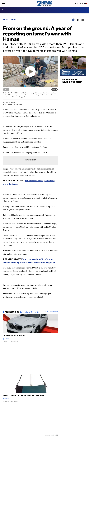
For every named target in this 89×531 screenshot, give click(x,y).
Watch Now (80, 4)
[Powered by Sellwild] (54, 435)
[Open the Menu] (4, 3)
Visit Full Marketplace (51, 311)
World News (10, 19)
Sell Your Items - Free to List (29, 312)
